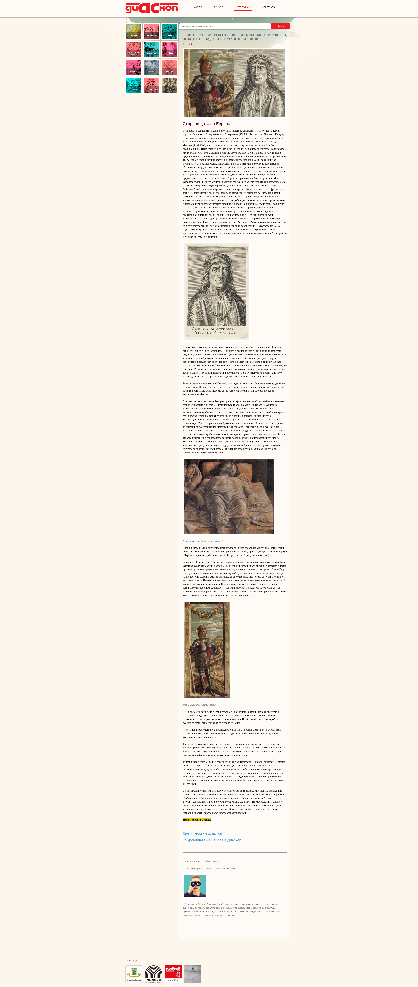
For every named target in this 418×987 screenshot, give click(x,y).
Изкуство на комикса (133, 49)
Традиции (133, 31)
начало (196, 7)
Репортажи (151, 49)
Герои (151, 67)
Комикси (133, 85)
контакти (269, 7)
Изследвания (151, 31)
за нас (219, 7)
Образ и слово (151, 85)
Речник (169, 31)
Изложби (133, 67)
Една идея (169, 85)
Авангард (169, 67)
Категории (242, 7)
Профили (169, 49)
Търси (281, 26)
